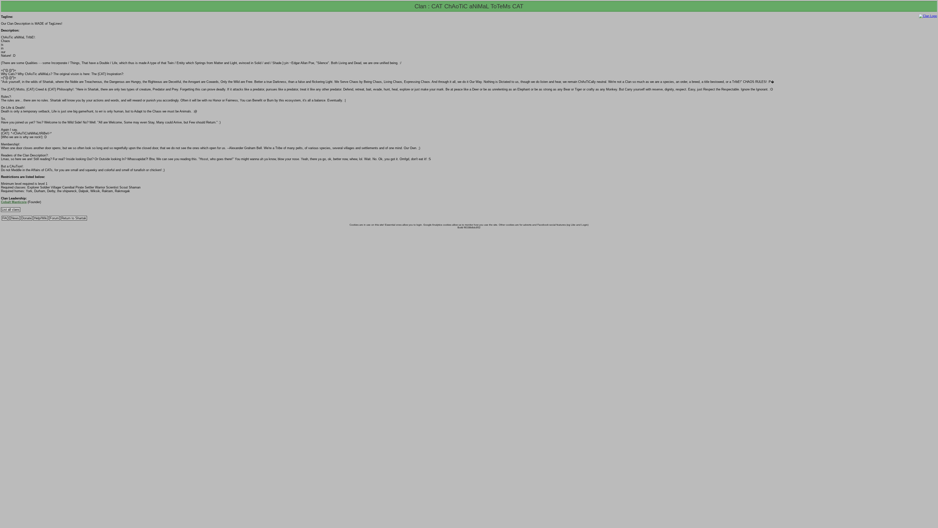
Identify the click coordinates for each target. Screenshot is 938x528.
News (15, 218)
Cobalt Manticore (14, 202)
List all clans (11, 209)
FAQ (5, 218)
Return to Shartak (73, 218)
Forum (54, 218)
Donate (26, 218)
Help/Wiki (40, 218)
